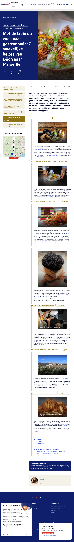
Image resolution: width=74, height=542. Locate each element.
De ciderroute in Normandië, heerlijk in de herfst (47, 453)
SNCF (52, 512)
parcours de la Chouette (48, 148)
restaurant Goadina (43, 382)
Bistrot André (58, 298)
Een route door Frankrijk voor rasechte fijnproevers (47, 449)
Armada (45, 240)
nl (70, 4)
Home (4, 9)
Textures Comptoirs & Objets (50, 336)
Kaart (60, 4)
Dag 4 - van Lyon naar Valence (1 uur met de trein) (12, 106)
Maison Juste (38, 430)
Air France (53, 510)
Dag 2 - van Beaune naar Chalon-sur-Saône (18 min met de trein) (13, 94)
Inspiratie (48, 4)
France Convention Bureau (33, 508)
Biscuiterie (56, 422)
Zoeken (67, 4)
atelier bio (52, 337)
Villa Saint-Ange (43, 385)
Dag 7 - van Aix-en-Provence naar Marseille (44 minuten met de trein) (13, 125)
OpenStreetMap (19, 156)
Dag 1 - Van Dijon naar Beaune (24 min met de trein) (13, 88)
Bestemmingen (41, 4)
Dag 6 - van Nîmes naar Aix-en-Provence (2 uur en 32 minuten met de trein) (13, 119)
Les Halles (45, 334)
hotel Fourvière (47, 242)
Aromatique (50, 195)
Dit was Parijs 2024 (22, 4)
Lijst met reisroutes (11, 9)
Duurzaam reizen (27, 4)
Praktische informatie (53, 4)
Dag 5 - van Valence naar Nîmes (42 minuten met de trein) (13, 112)
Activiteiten (33, 4)
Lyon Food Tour (48, 237)
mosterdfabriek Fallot (56, 151)
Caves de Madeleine (53, 155)
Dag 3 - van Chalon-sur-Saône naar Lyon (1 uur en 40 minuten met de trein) (13, 100)
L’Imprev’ (47, 338)
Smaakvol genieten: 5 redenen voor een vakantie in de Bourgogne (50, 451)
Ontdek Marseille (40, 443)
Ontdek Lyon (39, 441)
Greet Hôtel (41, 156)
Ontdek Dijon (39, 439)
